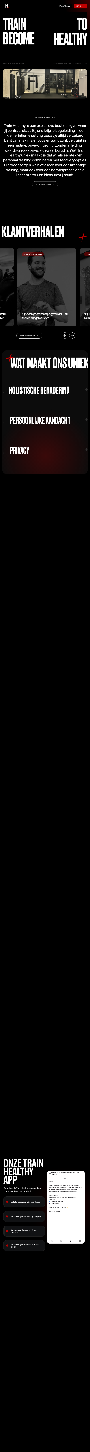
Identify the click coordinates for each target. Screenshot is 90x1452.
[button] (65, 335)
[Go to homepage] (6, 6)
